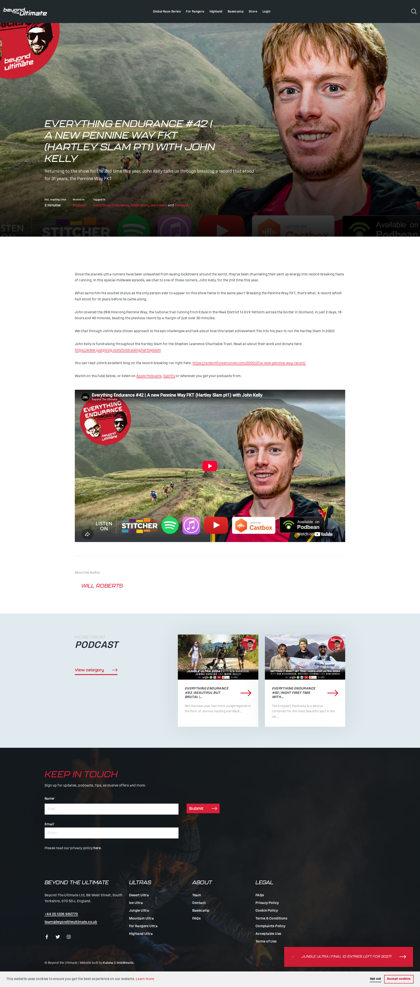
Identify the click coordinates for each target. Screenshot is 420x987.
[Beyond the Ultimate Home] (25, 11)
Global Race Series (167, 11)
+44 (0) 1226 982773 (61, 914)
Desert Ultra (139, 895)
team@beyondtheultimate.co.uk (71, 922)
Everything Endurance (111, 205)
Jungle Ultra (139, 911)
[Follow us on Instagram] (68, 937)
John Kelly (158, 205)
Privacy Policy (267, 903)
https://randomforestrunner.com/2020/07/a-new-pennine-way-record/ (249, 363)
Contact (199, 903)
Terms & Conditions (271, 918)
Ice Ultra (136, 903)
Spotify (169, 376)
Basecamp (235, 11)
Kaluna (108, 963)
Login (266, 11)
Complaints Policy (270, 926)
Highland (216, 11)
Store (253, 11)
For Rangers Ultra (143, 926)
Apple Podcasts (149, 376)
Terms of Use (266, 941)
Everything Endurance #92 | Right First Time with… (293, 693)
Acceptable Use (268, 934)
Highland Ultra (141, 934)
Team (196, 895)
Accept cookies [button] (399, 979)
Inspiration (139, 205)
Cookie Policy (267, 911)
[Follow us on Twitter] (58, 937)
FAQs (196, 918)
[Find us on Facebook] (47, 937)
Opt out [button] (375, 979)
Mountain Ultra (141, 918)
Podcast (80, 205)
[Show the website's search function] (414, 11)
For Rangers (195, 11)
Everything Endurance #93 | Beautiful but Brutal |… (206, 693)
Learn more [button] (145, 979)
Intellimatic (125, 963)
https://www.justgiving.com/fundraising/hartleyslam (118, 350)
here (97, 848)
